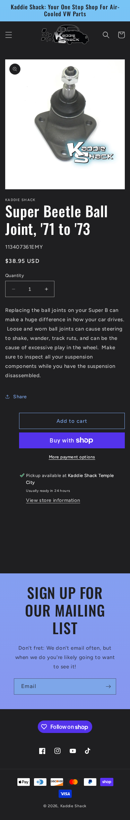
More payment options (72, 457)
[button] (8, 34)
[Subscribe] (108, 686)
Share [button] (20, 397)
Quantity (14, 275)
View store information (53, 500)
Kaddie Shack (73, 806)
